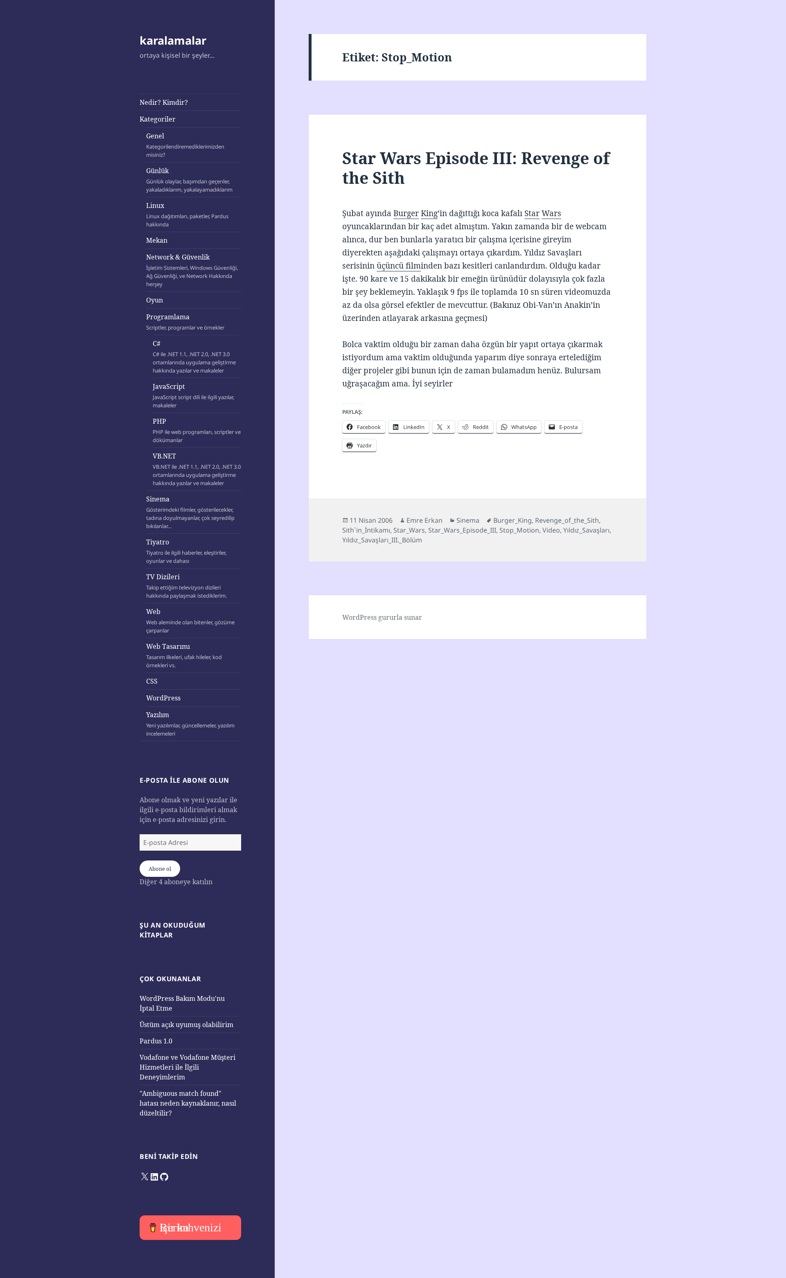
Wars (551, 213)
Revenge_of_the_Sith (567, 520)
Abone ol (160, 868)
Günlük (189, 179)
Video (551, 530)
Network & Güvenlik (192, 270)
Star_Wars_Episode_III (462, 530)
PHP (197, 430)
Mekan (156, 240)
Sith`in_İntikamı (366, 530)
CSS (152, 681)
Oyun (154, 300)
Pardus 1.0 (156, 1040)
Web (190, 620)
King (429, 213)
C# (194, 356)
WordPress (163, 697)
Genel (185, 144)
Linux (187, 214)
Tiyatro (186, 550)
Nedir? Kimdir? (164, 102)
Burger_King (512, 520)
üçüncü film (399, 265)
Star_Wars (409, 530)
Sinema (190, 512)
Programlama (185, 321)
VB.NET (197, 469)
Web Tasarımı (184, 655)
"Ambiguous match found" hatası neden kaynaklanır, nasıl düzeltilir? (188, 1103)
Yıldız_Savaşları (586, 530)
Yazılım (190, 723)
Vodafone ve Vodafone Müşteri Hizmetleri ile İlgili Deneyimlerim (187, 1067)
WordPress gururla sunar (382, 617)
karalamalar (173, 40)
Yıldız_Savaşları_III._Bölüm (382, 539)
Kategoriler (158, 119)
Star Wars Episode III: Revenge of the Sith (476, 167)
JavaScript (193, 395)
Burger (406, 213)
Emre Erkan (425, 520)
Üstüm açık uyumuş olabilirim (186, 1024)
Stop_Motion (519, 530)
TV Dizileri (186, 585)
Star (532, 213)
